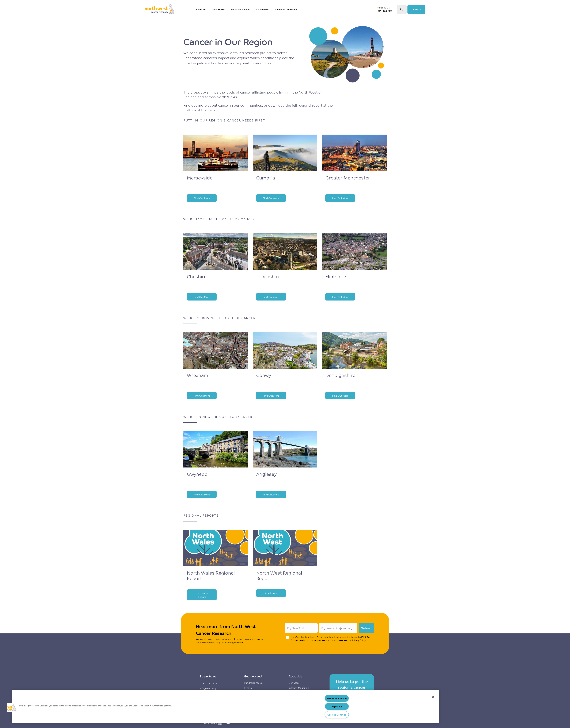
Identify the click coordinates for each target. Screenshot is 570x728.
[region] (225, 706)
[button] (11, 707)
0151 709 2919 (208, 683)
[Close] (433, 697)
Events (248, 688)
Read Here (271, 593)
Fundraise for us (253, 683)
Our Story (294, 683)
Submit (366, 628)
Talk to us (385, 9)
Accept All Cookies (336, 698)
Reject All (337, 706)
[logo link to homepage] (159, 9)
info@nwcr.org (208, 688)
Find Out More (202, 198)
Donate (416, 9)
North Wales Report (202, 595)
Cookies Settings (336, 714)
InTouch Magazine (299, 688)
